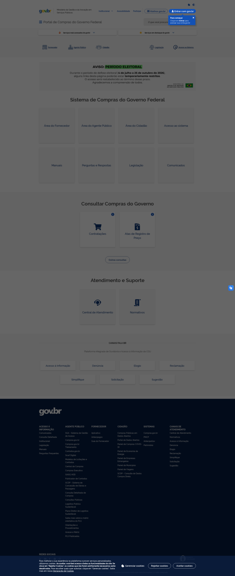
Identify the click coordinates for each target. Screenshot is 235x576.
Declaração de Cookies (63, 570)
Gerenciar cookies (134, 565)
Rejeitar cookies (159, 565)
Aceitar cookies (184, 565)
